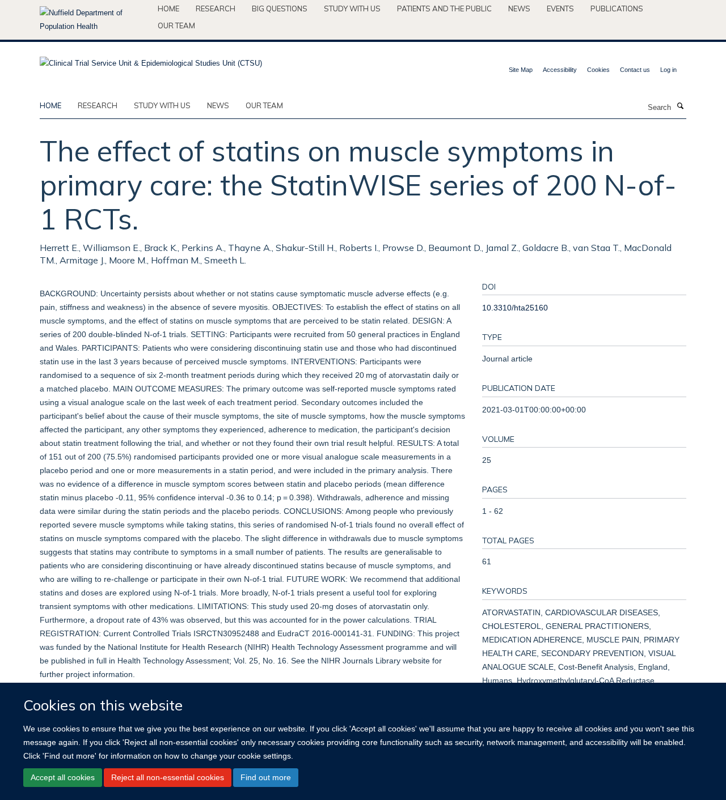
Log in (668, 69)
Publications (616, 8)
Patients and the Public (444, 8)
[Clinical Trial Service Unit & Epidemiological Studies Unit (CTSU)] (151, 60)
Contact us (635, 69)
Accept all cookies (63, 777)
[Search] (680, 106)
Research (215, 8)
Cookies (598, 69)
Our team (176, 25)
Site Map (521, 69)
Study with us (352, 8)
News (519, 8)
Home (168, 8)
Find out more (265, 777)
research (97, 105)
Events (560, 8)
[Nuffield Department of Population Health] (94, 20)
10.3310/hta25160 (515, 307)
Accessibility (560, 69)
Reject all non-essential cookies (167, 777)
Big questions (279, 8)
